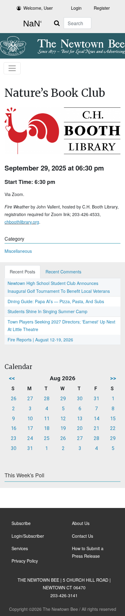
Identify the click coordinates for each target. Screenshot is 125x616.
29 (63, 398)
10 (30, 418)
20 (80, 428)
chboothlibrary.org (22, 222)
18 (46, 428)
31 (96, 398)
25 (46, 438)
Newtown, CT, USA (31, 23)
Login (76, 8)
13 (80, 418)
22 (113, 428)
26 (13, 398)
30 (80, 398)
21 (96, 428)
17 (30, 428)
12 (63, 418)
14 (96, 418)
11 (46, 418)
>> (113, 378)
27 (30, 398)
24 (30, 438)
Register (102, 8)
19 (63, 428)
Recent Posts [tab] (22, 272)
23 (13, 438)
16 (13, 428)
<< (12, 378)
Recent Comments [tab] (63, 272)
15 (113, 418)
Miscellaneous (18, 251)
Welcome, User (38, 8)
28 (46, 398)
